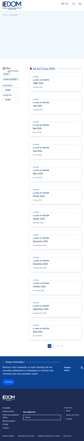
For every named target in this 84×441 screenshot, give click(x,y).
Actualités (6, 408)
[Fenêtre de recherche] (74, 4)
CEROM (69, 419)
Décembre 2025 (40, 241)
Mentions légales (8, 436)
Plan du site (67, 436)
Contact (6, 428)
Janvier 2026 (39, 219)
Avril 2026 (37, 151)
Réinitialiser (15, 71)
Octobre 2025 (39, 286)
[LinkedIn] (74, 375)
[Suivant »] (65, 346)
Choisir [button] (27, 417)
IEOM (68, 411)
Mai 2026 (37, 128)
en (67, 4)
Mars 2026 (38, 173)
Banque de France (73, 415)
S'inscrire (8, 382)
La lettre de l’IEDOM (10, 79)
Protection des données (26, 436)
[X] (81, 375)
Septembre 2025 (40, 309)
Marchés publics (9, 421)
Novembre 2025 (40, 264)
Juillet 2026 (38, 83)
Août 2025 (37, 332)
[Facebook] (78, 375)
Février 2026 (39, 196)
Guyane (6, 74)
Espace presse (8, 411)
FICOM (5, 424)
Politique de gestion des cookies (49, 436)
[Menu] (80, 4)
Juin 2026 (37, 106)
